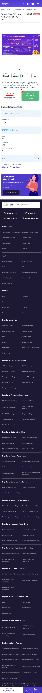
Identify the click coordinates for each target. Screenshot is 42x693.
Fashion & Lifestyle (27, 325)
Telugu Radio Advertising (29, 437)
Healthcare (5, 347)
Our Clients (12, 218)
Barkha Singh (6, 607)
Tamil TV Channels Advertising (27, 407)
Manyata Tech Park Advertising (28, 560)
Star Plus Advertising (8, 419)
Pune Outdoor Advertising (30, 580)
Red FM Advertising (8, 443)
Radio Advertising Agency (30, 654)
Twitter (4, 302)
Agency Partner (32, 218)
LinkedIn (24, 302)
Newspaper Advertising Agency (9, 666)
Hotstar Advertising (8, 382)
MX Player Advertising (28, 371)
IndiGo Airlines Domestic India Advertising (31, 473)
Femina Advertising (28, 535)
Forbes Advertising (8, 529)
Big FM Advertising (27, 443)
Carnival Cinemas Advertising (11, 493)
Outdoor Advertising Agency (10, 672)
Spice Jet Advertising (28, 467)
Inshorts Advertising (28, 382)
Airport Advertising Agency (10, 648)
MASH (4, 267)
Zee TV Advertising (8, 414)
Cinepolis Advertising (28, 487)
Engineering (6, 353)
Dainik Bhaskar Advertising (30, 506)
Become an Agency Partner (30, 232)
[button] (21, 113)
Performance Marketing (9, 371)
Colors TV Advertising (28, 419)
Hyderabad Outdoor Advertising (8, 588)
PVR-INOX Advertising (9, 487)
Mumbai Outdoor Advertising (11, 574)
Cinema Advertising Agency (10, 659)
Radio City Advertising (28, 448)
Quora (4, 313)
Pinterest (24, 307)
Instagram (5, 307)
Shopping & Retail (7, 325)
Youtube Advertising (28, 377)
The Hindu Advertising (9, 511)
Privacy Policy (26, 243)
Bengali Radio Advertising (10, 448)
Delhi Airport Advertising (9, 467)
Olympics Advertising (28, 634)
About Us (32, 213)
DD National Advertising (9, 401)
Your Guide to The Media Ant (11, 232)
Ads (23, 267)
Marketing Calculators (9, 272)
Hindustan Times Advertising (30, 517)
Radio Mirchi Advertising (9, 437)
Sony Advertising (27, 414)
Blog (3, 296)
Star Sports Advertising (9, 425)
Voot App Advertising (8, 377)
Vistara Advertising (8, 473)
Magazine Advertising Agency (11, 654)
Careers (24, 248)
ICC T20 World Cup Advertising (28, 627)
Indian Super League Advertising (8, 634)
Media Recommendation (29, 272)
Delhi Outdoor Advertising (30, 574)
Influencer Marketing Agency (30, 659)
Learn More (11, 192)
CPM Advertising (27, 366)
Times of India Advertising (10, 506)
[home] (4, 5)
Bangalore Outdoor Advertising (8, 580)
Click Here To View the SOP (11, 167)
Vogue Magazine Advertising (30, 540)
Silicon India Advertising (9, 540)
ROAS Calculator (27, 261)
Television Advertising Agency (31, 666)
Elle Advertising (7, 535)
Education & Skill (27, 342)
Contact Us (12, 213)
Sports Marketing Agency (29, 672)
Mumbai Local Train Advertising (8, 560)
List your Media (26, 237)
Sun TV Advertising (27, 401)
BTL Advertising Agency (9, 678)
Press (23, 313)
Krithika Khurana (27, 607)
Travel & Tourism (27, 331)
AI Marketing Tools (8, 278)
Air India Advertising (8, 461)
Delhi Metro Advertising (29, 553)
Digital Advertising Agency (30, 648)
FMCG (4, 336)
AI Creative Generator (28, 278)
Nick (3, 602)
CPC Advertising (7, 366)
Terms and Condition (8, 237)
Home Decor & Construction (30, 347)
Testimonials (6, 243)
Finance (4, 342)
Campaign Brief (7, 261)
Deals (4, 248)
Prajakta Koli (26, 602)
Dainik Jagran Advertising (10, 517)
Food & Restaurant (8, 331)
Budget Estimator (7, 283)
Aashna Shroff (6, 613)
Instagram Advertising (9, 388)
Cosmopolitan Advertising (30, 529)
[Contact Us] (28, 4)
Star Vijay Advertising (8, 407)
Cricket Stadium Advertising (10, 553)
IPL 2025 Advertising (8, 627)
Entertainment (26, 336)
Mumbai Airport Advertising (30, 461)
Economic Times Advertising (30, 511)
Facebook (25, 296)
